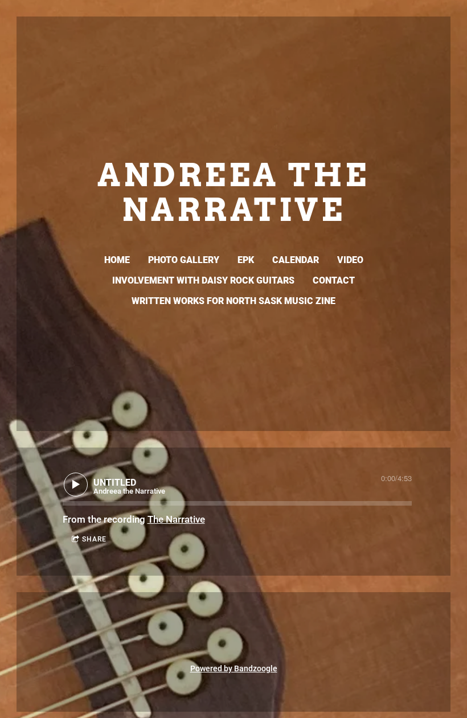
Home (117, 260)
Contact (334, 280)
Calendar (295, 260)
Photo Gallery (183, 260)
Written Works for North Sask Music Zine (233, 301)
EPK (245, 260)
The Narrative (176, 519)
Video (350, 260)
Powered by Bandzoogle (233, 668)
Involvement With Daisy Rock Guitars (203, 280)
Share (94, 539)
